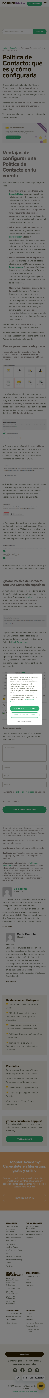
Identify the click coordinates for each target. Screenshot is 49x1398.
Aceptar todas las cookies (24, 708)
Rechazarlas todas (24, 721)
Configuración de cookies (24, 715)
